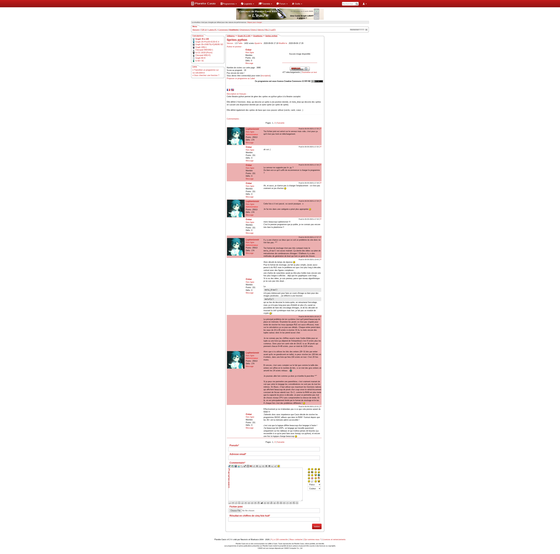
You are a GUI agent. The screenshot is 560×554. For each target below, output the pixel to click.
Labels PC (213, 30)
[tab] (228, 90)
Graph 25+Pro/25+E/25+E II (207, 42)
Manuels (195, 30)
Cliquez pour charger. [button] (254, 22)
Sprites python (271, 36)
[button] (228, 3)
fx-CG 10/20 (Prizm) (203, 52)
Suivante (280, 123)
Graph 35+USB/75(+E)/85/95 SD (209, 44)
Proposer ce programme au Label (241, 78)
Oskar (248, 49)
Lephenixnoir (252, 129)
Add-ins (261, 30)
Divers (254, 30)
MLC (267, 30)
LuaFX (273, 30)
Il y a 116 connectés (280, 539)
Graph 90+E (200, 58)
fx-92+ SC (199, 61)
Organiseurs (245, 30)
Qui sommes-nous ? (312, 539)
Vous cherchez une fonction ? (206, 75)
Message (249, 63)
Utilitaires (231, 36)
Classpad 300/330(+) (204, 50)
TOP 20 (204, 30)
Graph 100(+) (200, 47)
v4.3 (228, 539)
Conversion (223, 30)
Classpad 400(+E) (203, 55)
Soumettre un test (309, 72)
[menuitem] (228, 3)
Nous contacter (296, 539)
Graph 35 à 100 (244, 36)
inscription (265, 76)
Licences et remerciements (334, 539)
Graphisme (258, 36)
